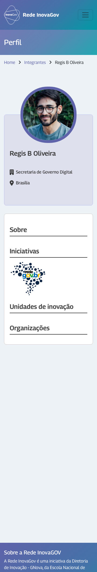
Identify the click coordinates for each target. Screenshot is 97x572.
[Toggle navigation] (85, 14)
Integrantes (35, 62)
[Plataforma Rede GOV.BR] (28, 279)
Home (9, 62)
